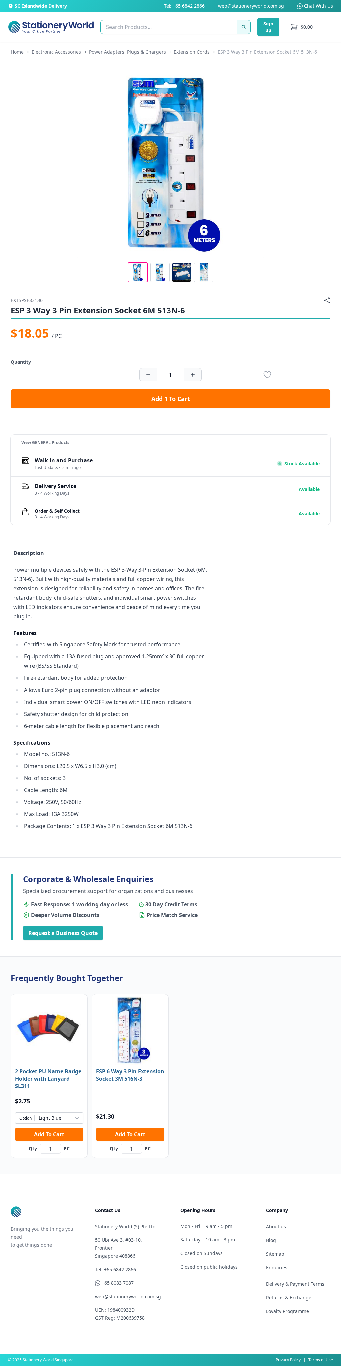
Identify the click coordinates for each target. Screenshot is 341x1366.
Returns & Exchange (288, 1297)
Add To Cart (49, 1134)
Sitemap (275, 1254)
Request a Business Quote (63, 933)
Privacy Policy (288, 1360)
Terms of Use (320, 1360)
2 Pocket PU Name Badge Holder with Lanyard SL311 (48, 1079)
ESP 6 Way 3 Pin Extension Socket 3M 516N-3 (130, 1075)
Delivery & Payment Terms (295, 1284)
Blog (271, 1240)
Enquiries (276, 1267)
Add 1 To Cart (170, 399)
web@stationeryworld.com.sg (251, 6)
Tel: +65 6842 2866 (184, 6)
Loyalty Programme (287, 1311)
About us (276, 1226)
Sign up (268, 26)
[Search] (244, 27)
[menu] (301, 27)
